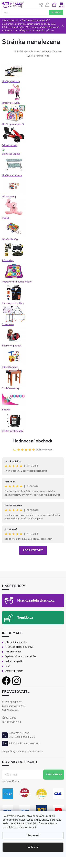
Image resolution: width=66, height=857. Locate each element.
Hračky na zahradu (12, 175)
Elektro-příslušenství (13, 431)
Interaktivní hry (10, 367)
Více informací (27, 827)
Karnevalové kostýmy (13, 303)
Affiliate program (14, 670)
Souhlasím (33, 847)
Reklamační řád (13, 651)
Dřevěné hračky (10, 239)
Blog (7, 666)
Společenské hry (10, 388)
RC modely (8, 260)
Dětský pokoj (9, 196)
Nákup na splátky (14, 661)
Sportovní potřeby (11, 345)
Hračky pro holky (11, 102)
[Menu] (61, 4)
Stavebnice (8, 324)
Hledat (56, 12)
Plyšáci (5, 218)
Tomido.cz (25, 617)
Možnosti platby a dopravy (19, 647)
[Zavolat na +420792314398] (41, 5)
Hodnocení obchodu (33, 441)
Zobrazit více (33, 550)
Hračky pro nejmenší (13, 124)
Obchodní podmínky (16, 642)
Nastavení (33, 835)
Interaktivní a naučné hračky (16, 281)
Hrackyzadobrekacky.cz (35, 600)
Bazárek (6, 409)
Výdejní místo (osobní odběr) (20, 656)
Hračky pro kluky (11, 81)
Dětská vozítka (9, 145)
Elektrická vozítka (11, 154)
